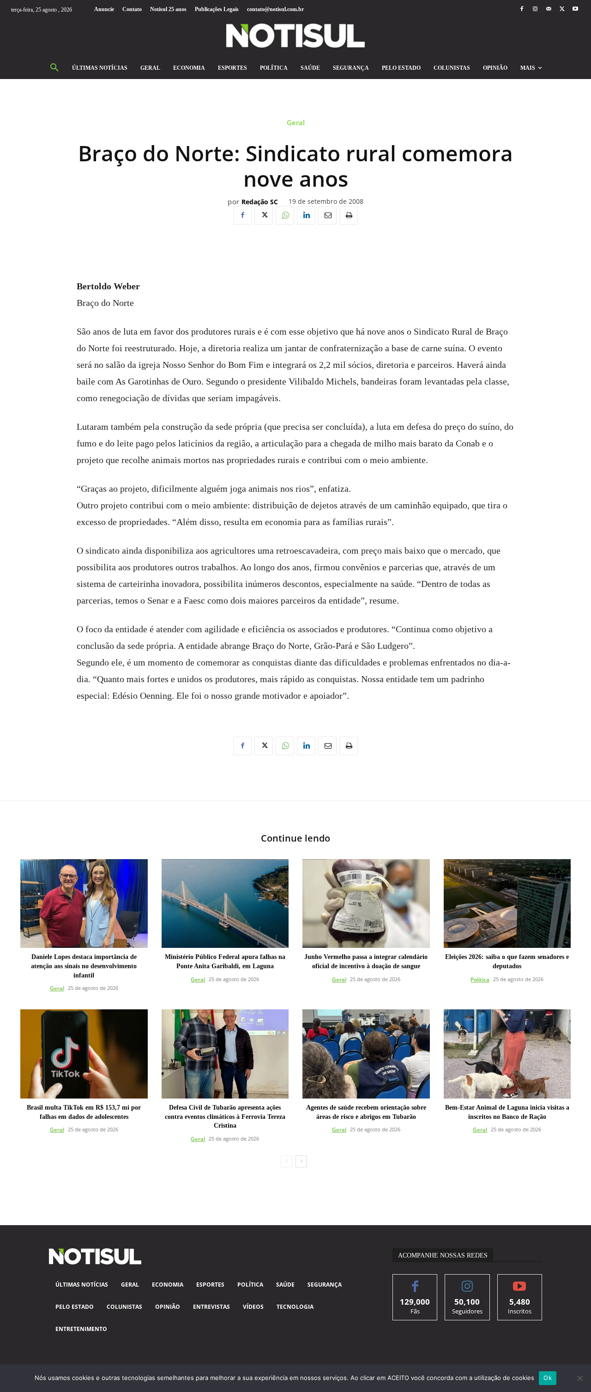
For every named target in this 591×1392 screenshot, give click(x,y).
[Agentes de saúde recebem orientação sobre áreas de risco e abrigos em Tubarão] (366, 1054)
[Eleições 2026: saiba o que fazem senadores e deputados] (507, 903)
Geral (296, 122)
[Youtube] (575, 9)
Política (479, 979)
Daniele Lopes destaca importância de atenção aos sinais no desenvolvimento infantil (84, 965)
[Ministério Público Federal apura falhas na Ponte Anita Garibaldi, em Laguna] (225, 903)
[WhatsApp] (285, 215)
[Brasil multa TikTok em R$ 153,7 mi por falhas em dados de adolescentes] (84, 1054)
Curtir (415, 1281)
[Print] (348, 215)
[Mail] (548, 9)
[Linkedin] (306, 215)
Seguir (467, 1281)
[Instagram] (535, 9)
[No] (579, 1378)
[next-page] (301, 1161)
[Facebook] (521, 9)
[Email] (327, 215)
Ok (547, 1377)
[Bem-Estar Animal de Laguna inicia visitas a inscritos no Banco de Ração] (507, 1054)
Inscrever (519, 1281)
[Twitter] (562, 9)
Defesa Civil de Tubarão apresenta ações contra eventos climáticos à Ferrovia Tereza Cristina (225, 1116)
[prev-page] (286, 1161)
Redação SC (259, 202)
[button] (54, 68)
